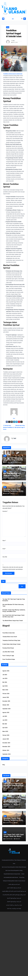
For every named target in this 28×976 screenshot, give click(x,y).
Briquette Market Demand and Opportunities (12, 873)
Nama (4, 540)
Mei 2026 (5, 682)
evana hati (17, 838)
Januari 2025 (6, 739)
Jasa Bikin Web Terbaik (8, 651)
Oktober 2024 (6, 750)
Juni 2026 (5, 678)
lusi (14, 40)
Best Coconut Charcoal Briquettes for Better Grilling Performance (14, 867)
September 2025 (6, 708)
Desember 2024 (6, 742)
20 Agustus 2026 (9, 822)
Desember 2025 (6, 701)
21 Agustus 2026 (9, 788)
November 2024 (6, 746)
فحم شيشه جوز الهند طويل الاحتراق (14, 898)
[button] (21, 18)
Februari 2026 (6, 693)
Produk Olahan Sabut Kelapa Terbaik (11, 644)
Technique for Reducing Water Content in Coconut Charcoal (14, 880)
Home (14, 863)
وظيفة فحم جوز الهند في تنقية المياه (14, 908)
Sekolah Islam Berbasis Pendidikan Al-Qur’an (8, 427)
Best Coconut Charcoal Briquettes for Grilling (14, 870)
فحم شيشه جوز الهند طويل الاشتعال (14, 901)
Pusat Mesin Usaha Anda (9, 633)
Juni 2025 (5, 720)
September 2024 (6, 754)
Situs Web (5, 557)
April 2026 (5, 686)
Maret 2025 (5, 731)
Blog (8, 27)
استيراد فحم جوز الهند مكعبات (14, 884)
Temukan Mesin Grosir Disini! (10, 636)
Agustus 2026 (6, 671)
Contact (22, 873)
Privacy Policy (21, 877)
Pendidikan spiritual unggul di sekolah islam (12, 73)
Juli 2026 (5, 674)
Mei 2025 (5, 724)
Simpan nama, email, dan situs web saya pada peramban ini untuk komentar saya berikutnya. (13, 568)
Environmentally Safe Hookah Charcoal (11, 877)
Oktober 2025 (6, 705)
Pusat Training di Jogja (8, 655)
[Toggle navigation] (12, 19)
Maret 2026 (5, 689)
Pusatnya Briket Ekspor (8, 648)
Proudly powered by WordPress (8, 860)
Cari (3, 581)
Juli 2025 (5, 716)
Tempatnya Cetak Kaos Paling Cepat (11, 640)
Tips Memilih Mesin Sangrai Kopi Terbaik (13, 620)
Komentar (5, 511)
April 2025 (5, 727)
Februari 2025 (6, 735)
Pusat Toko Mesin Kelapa (9, 659)
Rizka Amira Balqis (16, 462)
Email (4, 548)
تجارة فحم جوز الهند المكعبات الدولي (14, 887)
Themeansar (24, 860)
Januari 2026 (6, 697)
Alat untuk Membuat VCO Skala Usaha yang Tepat (12, 474)
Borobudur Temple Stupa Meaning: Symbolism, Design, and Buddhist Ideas (13, 491)
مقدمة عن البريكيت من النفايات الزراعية (14, 905)
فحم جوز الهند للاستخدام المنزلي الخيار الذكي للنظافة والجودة (14, 891)
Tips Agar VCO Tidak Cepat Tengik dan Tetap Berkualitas (13, 459)
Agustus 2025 (6, 712)
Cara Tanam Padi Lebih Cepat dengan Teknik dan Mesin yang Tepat (14, 836)
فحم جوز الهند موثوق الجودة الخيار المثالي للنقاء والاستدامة (14, 894)
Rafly (13, 493)
